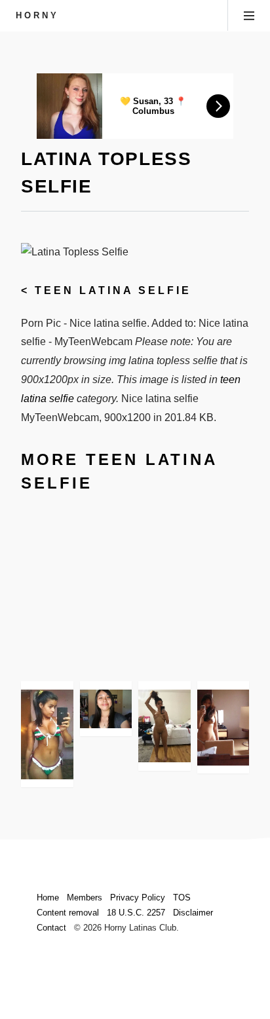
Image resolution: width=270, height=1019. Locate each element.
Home (48, 897)
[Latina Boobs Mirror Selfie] (223, 728)
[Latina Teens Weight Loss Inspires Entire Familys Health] (106, 709)
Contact (51, 928)
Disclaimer (193, 912)
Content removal (68, 912)
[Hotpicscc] (47, 734)
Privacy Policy (137, 897)
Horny (37, 15)
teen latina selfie (113, 290)
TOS (182, 897)
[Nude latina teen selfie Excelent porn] (164, 726)
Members (84, 897)
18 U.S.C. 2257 (136, 912)
